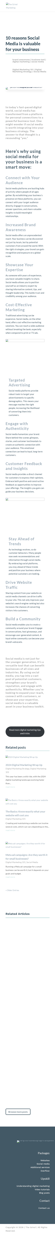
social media (37, 61)
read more (10, 787)
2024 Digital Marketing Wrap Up (24, 764)
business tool (38, 59)
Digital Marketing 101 (22, 69)
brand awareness (21, 59)
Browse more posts (18, 1111)
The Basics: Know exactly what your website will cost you (26, 948)
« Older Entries (12, 890)
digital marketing (21, 61)
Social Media (40, 71)
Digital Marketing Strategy (27, 70)
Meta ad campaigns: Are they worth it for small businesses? (26, 1012)
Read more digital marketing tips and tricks (25, 731)
